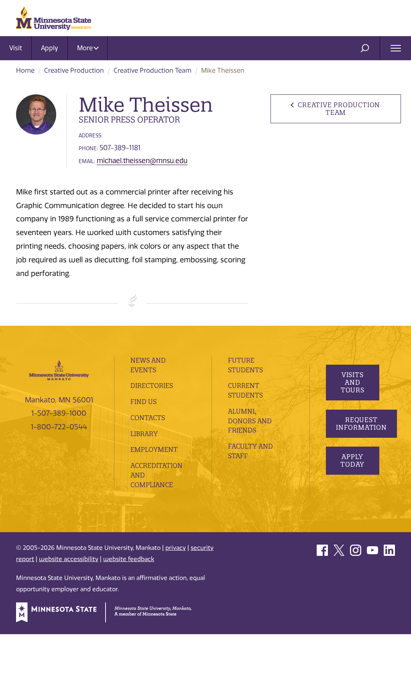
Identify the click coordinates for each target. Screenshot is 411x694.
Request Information (361, 423)
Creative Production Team (152, 70)
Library (144, 434)
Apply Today (352, 460)
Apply (49, 48)
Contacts (147, 418)
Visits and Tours (352, 382)
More (85, 48)
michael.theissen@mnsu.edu (142, 161)
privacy (175, 547)
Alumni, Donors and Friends (250, 421)
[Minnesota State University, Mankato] (59, 369)
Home (25, 70)
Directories (151, 386)
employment (154, 449)
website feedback (128, 559)
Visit (15, 48)
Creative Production (74, 70)
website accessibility (68, 559)
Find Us (143, 402)
